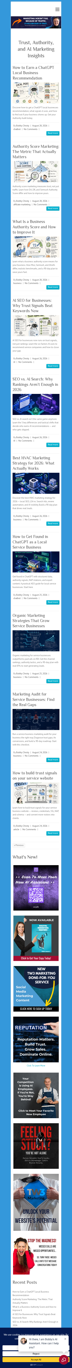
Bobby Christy (22, 125)
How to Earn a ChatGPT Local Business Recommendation (33, 72)
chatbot (17, 129)
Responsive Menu (57, 9)
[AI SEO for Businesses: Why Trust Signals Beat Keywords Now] (36, 325)
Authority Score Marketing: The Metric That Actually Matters (36, 151)
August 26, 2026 (39, 358)
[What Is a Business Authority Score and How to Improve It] (36, 246)
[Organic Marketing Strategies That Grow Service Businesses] (36, 640)
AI (14, 362)
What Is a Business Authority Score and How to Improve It (34, 226)
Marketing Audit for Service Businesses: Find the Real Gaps (34, 699)
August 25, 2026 (39, 594)
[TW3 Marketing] (36, 17)
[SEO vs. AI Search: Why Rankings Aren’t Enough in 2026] (36, 404)
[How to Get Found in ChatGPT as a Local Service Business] (36, 561)
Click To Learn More (36, 1065)
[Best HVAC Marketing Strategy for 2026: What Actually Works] (36, 483)
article (16, 829)
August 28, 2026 (39, 125)
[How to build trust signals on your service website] (36, 792)
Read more (53, 133)
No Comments (31, 129)
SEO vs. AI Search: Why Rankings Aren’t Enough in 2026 (35, 384)
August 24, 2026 (39, 752)
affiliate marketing (21, 204)
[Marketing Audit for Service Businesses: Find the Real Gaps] (36, 719)
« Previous (19, 845)
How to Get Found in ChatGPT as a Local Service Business (30, 541)
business (17, 283)
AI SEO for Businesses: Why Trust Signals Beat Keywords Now (33, 305)
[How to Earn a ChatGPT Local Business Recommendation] (36, 92)
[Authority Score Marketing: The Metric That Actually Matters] (36, 171)
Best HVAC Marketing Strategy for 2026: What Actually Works (33, 463)
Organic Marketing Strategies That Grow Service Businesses (31, 620)
